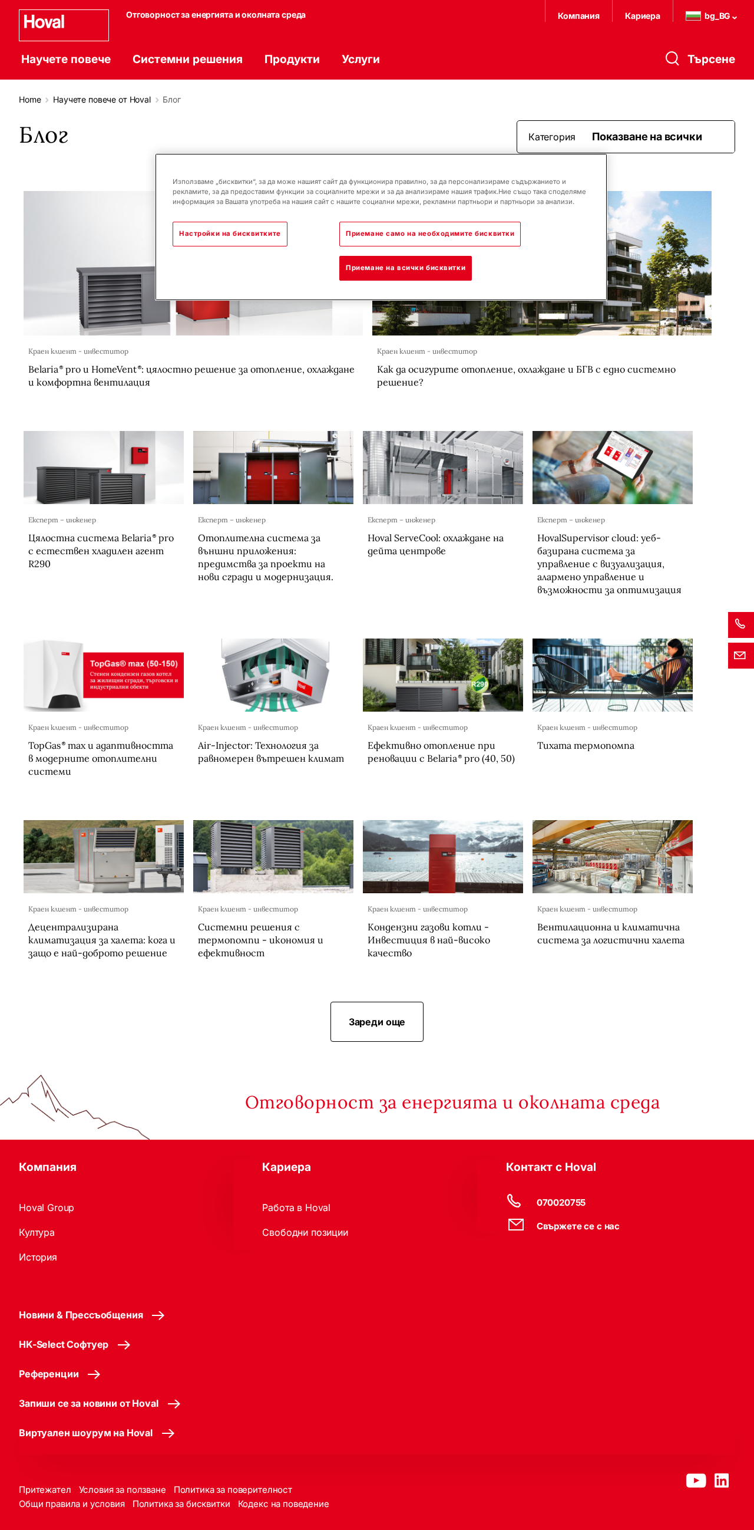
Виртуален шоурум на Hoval (86, 1433)
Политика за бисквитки (181, 1503)
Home (30, 99)
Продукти (292, 59)
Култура (37, 1232)
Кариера (642, 16)
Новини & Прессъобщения (81, 1315)
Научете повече (66, 59)
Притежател (45, 1489)
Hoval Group (46, 1207)
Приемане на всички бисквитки (405, 268)
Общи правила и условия (72, 1503)
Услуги (361, 59)
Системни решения (188, 59)
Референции (48, 1374)
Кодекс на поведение (283, 1503)
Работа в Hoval (296, 1207)
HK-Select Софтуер (63, 1344)
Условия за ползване (122, 1489)
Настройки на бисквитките (230, 233)
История (38, 1257)
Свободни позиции (305, 1232)
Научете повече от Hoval (102, 99)
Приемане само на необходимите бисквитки (430, 233)
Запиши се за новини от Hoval (88, 1403)
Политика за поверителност (233, 1489)
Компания (579, 16)
